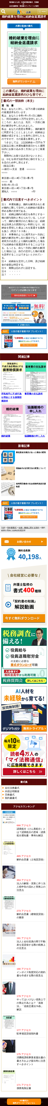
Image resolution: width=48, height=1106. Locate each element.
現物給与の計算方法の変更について (31, 468)
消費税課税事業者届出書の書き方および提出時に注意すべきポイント (31, 1060)
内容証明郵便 (12, 791)
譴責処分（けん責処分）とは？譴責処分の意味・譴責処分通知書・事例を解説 (31, 832)
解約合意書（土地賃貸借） (31, 859)
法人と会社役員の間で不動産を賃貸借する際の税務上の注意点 (31, 944)
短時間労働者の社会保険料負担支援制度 (31, 485)
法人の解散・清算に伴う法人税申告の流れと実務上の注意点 (31, 886)
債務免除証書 (24, 1088)
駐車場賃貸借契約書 (27, 1033)
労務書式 (10, 794)
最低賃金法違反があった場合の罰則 (31, 452)
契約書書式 (11, 798)
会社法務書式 (12, 788)
